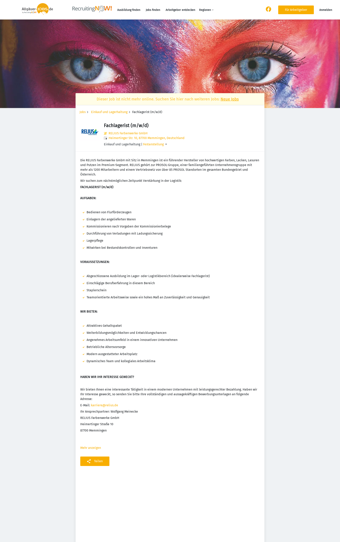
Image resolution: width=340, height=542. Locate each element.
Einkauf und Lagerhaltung (109, 112)
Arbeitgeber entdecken (180, 10)
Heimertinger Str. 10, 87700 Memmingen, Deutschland (147, 138)
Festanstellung (153, 144)
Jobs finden (153, 10)
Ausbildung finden (128, 10)
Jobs (82, 112)
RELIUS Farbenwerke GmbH (128, 133)
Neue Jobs (230, 99)
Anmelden (325, 10)
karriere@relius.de (104, 405)
